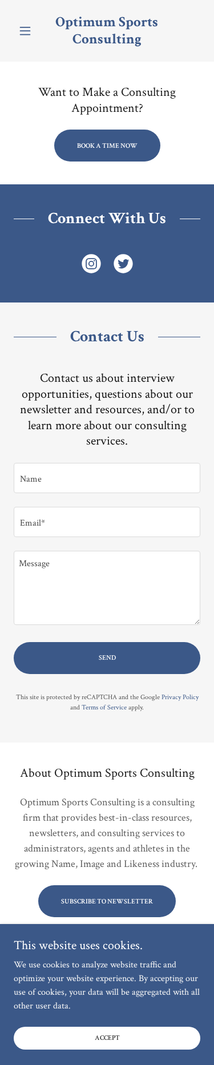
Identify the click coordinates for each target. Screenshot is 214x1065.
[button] (28, 30)
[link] (107, 31)
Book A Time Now (107, 146)
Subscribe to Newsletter (107, 901)
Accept (107, 1038)
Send (107, 657)
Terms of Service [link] (104, 707)
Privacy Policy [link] (180, 697)
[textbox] (107, 478)
